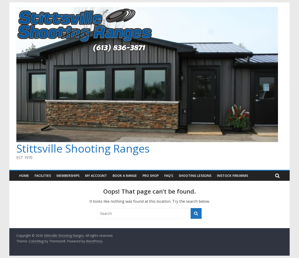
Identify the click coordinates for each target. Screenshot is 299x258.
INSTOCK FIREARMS (232, 175)
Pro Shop (150, 175)
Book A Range (125, 175)
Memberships (68, 175)
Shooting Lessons (195, 175)
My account (96, 175)
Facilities (43, 175)
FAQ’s (168, 175)
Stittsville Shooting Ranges (83, 148)
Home (24, 175)
